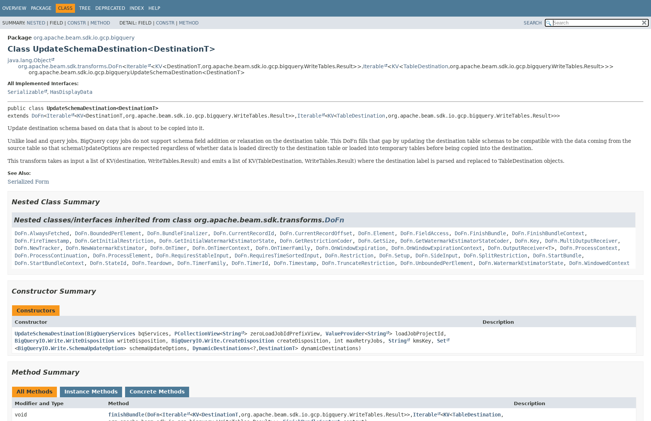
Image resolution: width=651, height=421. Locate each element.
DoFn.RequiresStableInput (192, 256)
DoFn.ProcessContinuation (51, 256)
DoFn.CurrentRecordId (244, 233)
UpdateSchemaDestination (49, 334)
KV (158, 66)
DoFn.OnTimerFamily (283, 248)
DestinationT (277, 348)
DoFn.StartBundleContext (49, 263)
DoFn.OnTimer (168, 248)
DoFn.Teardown (151, 263)
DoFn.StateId (108, 263)
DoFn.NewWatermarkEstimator (105, 248)
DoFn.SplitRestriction (495, 256)
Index (137, 8)
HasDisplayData (71, 92)
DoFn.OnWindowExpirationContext (436, 248)
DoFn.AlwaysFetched (42, 233)
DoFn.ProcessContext (588, 248)
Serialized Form (28, 182)
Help (154, 8)
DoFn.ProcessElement (121, 256)
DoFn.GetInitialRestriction (114, 241)
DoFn (38, 116)
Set (441, 341)
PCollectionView (197, 334)
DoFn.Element (376, 233)
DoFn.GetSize (376, 241)
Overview (14, 8)
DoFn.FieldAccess (424, 233)
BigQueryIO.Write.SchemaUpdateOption (70, 348)
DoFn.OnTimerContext (221, 248)
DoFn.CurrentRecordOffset (316, 233)
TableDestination (425, 66)
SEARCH (533, 23)
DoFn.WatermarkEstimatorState (521, 263)
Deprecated (110, 8)
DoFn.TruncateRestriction (358, 263)
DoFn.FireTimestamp (42, 241)
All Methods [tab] (34, 392)
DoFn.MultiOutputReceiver (581, 241)
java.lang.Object (29, 60)
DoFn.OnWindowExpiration (350, 248)
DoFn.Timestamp (295, 263)
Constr (76, 23)
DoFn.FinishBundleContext (548, 233)
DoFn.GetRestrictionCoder (316, 241)
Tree (85, 8)
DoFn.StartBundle (557, 256)
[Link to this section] (105, 202)
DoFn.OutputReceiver (516, 248)
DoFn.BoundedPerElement (108, 233)
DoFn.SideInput (437, 256)
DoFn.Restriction (349, 256)
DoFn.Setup (394, 256)
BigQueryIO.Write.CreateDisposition (222, 341)
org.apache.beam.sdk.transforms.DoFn (70, 66)
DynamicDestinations (221, 348)
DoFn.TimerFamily (201, 263)
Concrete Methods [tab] (157, 392)
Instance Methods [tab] (91, 392)
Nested (36, 23)
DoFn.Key (527, 241)
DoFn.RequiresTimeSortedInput (277, 256)
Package (41, 8)
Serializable (26, 92)
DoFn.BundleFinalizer (177, 233)
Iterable (137, 66)
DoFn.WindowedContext (599, 263)
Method (100, 23)
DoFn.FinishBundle (480, 233)
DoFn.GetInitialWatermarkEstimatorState (216, 241)
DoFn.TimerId (250, 263)
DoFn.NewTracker (37, 248)
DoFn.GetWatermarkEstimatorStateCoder (454, 241)
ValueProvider (345, 334)
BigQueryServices (111, 334)
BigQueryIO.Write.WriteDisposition (64, 341)
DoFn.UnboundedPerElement (436, 263)
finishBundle (126, 415)
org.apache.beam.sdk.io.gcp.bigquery (84, 38)
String (232, 334)
